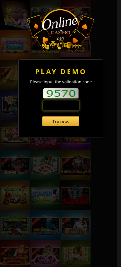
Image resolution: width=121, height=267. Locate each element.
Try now (60, 122)
